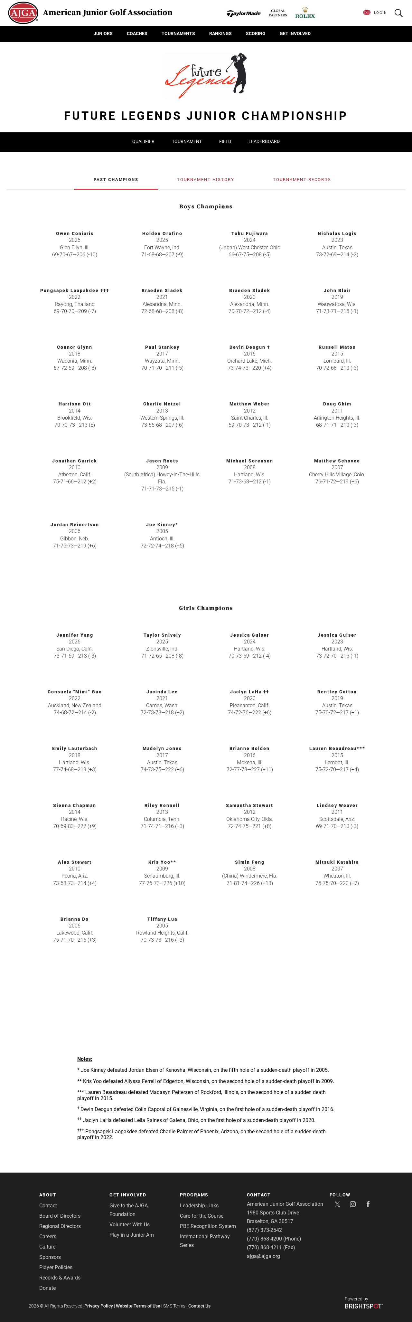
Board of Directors (59, 1216)
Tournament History (205, 179)
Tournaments (178, 33)
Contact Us (199, 1305)
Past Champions (116, 179)
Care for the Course (201, 1216)
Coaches (137, 33)
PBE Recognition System (208, 1226)
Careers (47, 1236)
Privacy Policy (98, 1305)
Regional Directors (60, 1226)
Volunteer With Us (129, 1225)
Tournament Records (302, 179)
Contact (48, 1206)
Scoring (256, 33)
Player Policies (55, 1267)
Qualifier (143, 141)
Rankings (220, 33)
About (48, 1194)
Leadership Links (199, 1206)
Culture (47, 1247)
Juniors (103, 33)
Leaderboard (264, 141)
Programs (194, 1194)
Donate (47, 1288)
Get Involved (295, 33)
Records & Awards (59, 1278)
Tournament (187, 141)
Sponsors (50, 1257)
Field (225, 141)
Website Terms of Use (138, 1305)
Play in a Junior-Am (131, 1235)
